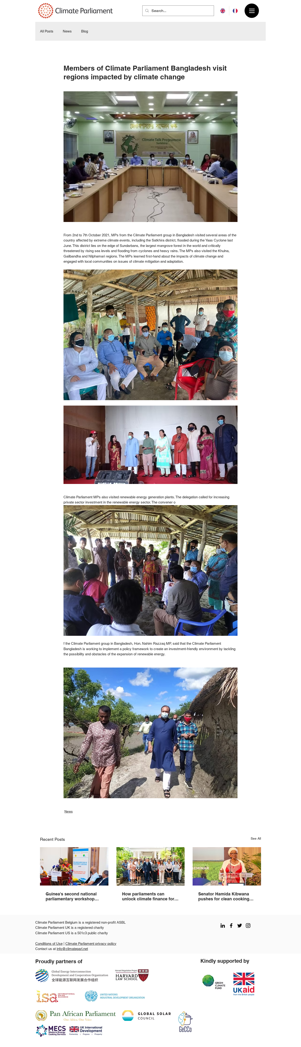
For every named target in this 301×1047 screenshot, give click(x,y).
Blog (84, 31)
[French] (235, 11)
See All (256, 838)
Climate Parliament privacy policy (90, 944)
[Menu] (252, 11)
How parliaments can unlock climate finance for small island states (148, 896)
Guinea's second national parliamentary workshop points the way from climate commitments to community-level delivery (73, 896)
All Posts (46, 31)
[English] (223, 11)
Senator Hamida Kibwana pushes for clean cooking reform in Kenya (223, 896)
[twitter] (240, 925)
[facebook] (231, 925)
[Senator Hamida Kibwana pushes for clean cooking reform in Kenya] (227, 866)
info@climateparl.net (72, 949)
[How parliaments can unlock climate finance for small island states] (150, 866)
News (67, 31)
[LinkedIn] (223, 925)
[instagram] (248, 925)
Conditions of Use (49, 944)
